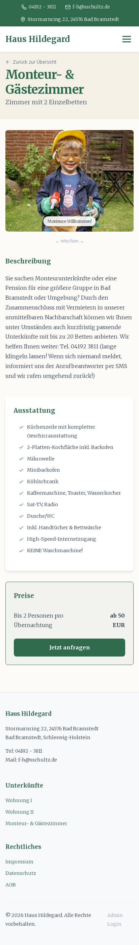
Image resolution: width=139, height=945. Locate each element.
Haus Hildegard (37, 39)
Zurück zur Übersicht (34, 62)
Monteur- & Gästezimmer (36, 823)
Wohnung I (18, 800)
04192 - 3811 (42, 7)
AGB (10, 885)
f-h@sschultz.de (91, 7)
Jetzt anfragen (69, 647)
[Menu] (127, 39)
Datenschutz (20, 873)
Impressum (19, 862)
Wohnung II (19, 812)
